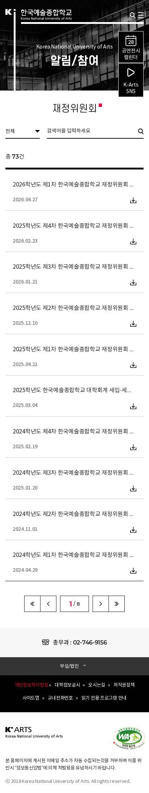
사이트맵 (30, 698)
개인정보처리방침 (31, 685)
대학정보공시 (67, 685)
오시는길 (96, 685)
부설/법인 (69, 666)
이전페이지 (48, 604)
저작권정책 (124, 685)
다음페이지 (101, 604)
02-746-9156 (90, 642)
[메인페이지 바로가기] (34, 736)
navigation (141, 15)
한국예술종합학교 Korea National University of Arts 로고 (46, 23)
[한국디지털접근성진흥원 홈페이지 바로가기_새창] (132, 737)
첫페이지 (32, 604)
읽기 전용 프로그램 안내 (104, 698)
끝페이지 (116, 604)
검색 (132, 15)
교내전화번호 (60, 698)
